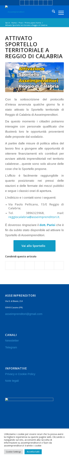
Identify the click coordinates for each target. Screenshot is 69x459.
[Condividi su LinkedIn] (39, 265)
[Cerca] (52, 11)
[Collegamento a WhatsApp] (45, 2)
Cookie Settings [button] (13, 451)
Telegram (11, 347)
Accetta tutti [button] (33, 451)
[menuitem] (52, 11)
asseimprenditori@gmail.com (23, 314)
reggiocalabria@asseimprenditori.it (33, 217)
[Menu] (59, 11)
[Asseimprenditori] (28, 11)
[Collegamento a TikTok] (50, 2)
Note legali (12, 380)
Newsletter (12, 340)
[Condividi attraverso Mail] (59, 265)
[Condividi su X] (20, 265)
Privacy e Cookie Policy (20, 374)
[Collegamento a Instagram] (36, 2)
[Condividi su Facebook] (10, 265)
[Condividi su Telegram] (49, 265)
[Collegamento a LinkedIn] (27, 2)
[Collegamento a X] (31, 2)
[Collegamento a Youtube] (41, 2)
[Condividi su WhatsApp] (29, 265)
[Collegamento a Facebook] (22, 2)
